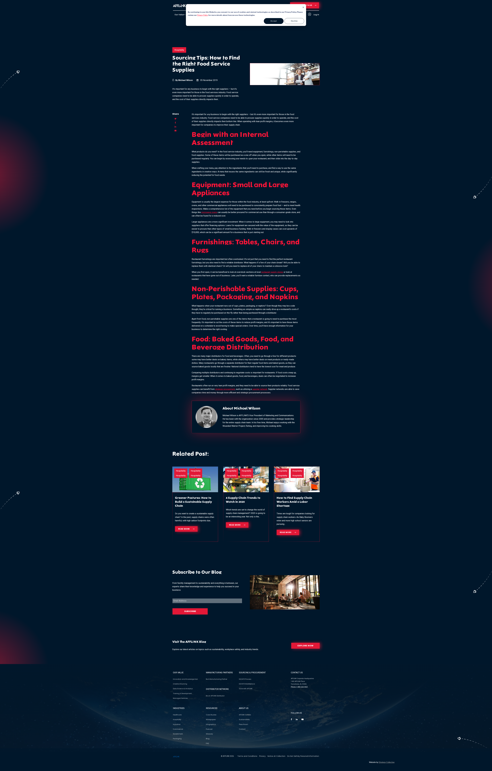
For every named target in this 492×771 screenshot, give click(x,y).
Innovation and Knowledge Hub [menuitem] (185, 679)
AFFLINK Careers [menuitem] (245, 715)
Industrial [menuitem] (176, 724)
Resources (211, 708)
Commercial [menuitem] (178, 729)
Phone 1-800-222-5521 (299, 687)
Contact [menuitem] (242, 729)
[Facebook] (291, 719)
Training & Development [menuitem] (182, 693)
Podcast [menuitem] (209, 729)
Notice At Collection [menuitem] (276, 756)
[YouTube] (302, 719)
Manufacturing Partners (219, 672)
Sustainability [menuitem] (244, 719)
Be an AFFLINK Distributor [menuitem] (215, 696)
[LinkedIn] (297, 719)
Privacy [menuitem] (262, 756)
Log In (316, 14)
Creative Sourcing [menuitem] (180, 684)
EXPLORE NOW (306, 645)
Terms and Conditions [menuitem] (247, 756)
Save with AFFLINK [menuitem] (245, 689)
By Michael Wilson (184, 80)
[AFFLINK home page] (179, 5)
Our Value (178, 672)
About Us (243, 708)
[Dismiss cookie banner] (303, 7)
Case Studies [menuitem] (211, 715)
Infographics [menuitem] (211, 724)
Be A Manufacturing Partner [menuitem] (216, 679)
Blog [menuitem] (207, 739)
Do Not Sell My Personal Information (303, 756)
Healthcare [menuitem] (177, 715)
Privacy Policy (202, 15)
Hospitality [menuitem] (177, 719)
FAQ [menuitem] (207, 743)
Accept (273, 21)
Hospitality (179, 50)
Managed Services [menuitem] (180, 698)
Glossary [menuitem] (209, 734)
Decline (294, 21)
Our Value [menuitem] (179, 14)
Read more (184, 529)
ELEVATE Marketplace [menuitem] (247, 684)
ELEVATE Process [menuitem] (245, 679)
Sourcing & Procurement (252, 672)
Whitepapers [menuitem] (211, 719)
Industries (178, 708)
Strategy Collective (386, 762)
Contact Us (297, 672)
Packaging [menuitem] (177, 739)
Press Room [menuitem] (243, 724)
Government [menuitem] (178, 734)
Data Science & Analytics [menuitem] (183, 689)
